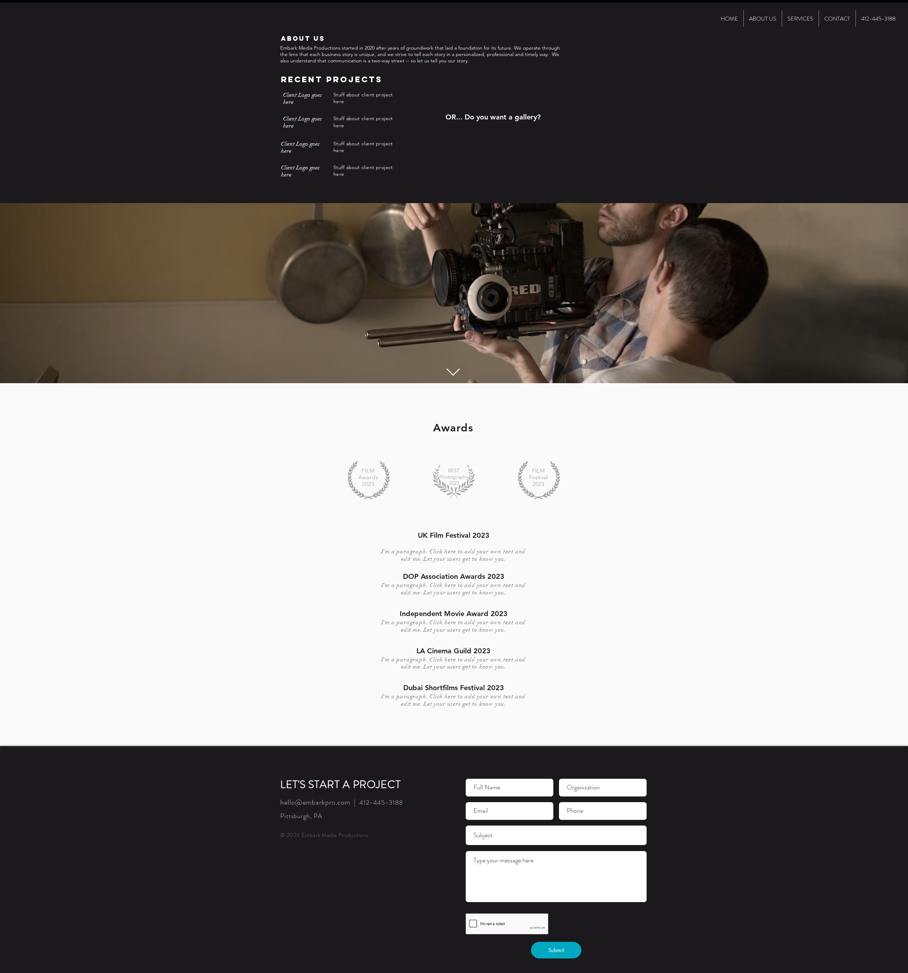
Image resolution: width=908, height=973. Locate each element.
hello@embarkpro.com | (319, 802)
